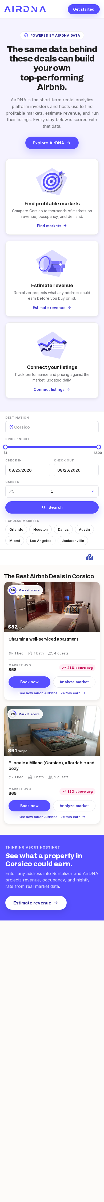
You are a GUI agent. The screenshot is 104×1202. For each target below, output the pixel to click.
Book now (29, 682)
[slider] (5, 447)
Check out (64, 460)
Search (52, 507)
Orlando (16, 529)
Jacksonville (73, 540)
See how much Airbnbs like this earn (52, 693)
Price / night (17, 439)
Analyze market (74, 682)
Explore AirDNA (52, 143)
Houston (40, 529)
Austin (84, 529)
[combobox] (14, 427)
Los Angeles (40, 540)
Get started (83, 9)
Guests (12, 482)
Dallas (63, 529)
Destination (17, 417)
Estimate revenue (36, 903)
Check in (13, 460)
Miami (14, 540)
